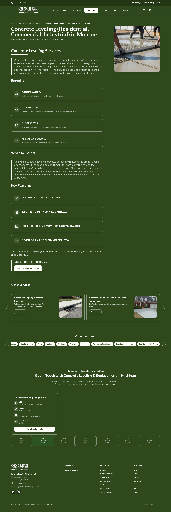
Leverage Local (154, 504)
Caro (40, 344)
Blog (116, 10)
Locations (90, 10)
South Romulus (105, 477)
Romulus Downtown (106, 474)
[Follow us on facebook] (150, 10)
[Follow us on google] (144, 10)
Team (125, 10)
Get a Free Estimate (26, 268)
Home (55, 10)
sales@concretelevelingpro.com (30, 416)
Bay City (73, 344)
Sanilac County (27, 344)
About (65, 10)
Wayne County (105, 488)
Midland (85, 344)
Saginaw (61, 344)
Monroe (28, 23)
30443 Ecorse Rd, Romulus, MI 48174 (31, 404)
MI (20, 23)
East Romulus (104, 485)
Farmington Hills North (125, 344)
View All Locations (106, 492)
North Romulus (105, 481)
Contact (105, 10)
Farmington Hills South (148, 344)
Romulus (103, 470)
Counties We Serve (71, 470)
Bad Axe (50, 344)
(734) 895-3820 (24, 410)
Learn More (20, 312)
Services (77, 10)
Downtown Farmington (102, 344)
